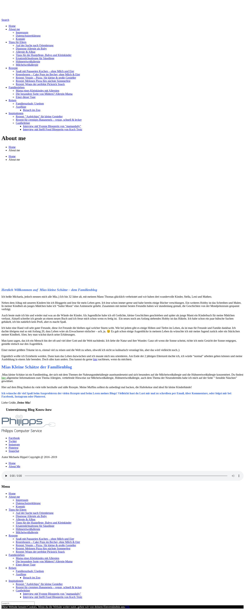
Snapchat (14, 450)
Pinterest (13, 447)
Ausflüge (21, 106)
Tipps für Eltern (17, 42)
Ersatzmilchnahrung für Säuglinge (35, 58)
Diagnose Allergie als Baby (31, 48)
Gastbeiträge (23, 122)
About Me (14, 466)
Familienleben (17, 87)
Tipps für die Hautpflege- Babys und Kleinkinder (43, 55)
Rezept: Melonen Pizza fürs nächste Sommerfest (43, 80)
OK (127, 606)
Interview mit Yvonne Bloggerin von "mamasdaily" (52, 126)
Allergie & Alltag (25, 51)
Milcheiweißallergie (27, 64)
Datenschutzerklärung (28, 35)
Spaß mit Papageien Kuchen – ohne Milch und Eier (45, 71)
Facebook (14, 438)
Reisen (12, 100)
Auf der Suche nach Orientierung (34, 45)
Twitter (13, 441)
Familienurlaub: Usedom (30, 103)
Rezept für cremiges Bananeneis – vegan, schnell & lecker (49, 119)
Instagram (14, 444)
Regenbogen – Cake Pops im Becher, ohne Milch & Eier (48, 74)
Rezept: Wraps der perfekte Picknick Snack (40, 84)
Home (12, 25)
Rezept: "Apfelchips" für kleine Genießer (39, 116)
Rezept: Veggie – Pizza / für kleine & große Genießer (46, 77)
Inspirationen (16, 113)
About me (14, 29)
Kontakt (20, 38)
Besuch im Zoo (31, 110)
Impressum (22, 32)
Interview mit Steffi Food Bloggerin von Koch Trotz (52, 129)
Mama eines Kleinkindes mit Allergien (37, 90)
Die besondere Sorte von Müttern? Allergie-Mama (44, 93)
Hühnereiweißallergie (28, 61)
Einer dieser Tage (26, 97)
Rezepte (13, 68)
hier (95, 359)
